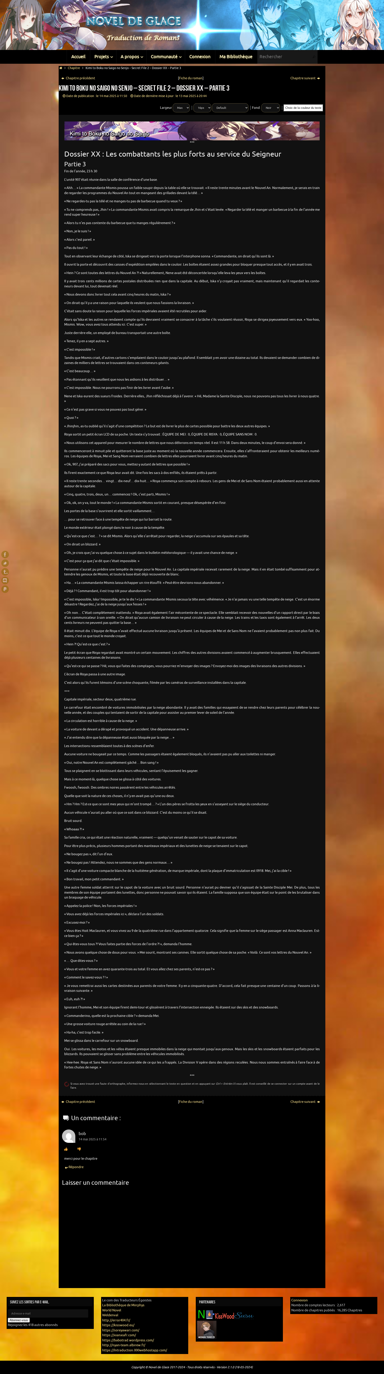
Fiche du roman (190, 78)
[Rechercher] (314, 57)
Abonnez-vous (19, 1320)
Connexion (299, 1300)
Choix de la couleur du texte (303, 107)
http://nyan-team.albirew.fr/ (123, 1345)
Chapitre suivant (303, 78)
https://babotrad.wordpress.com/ (128, 1340)
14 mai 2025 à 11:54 (92, 1139)
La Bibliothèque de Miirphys (123, 1305)
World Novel (111, 1310)
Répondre (76, 1167)
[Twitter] (5, 563)
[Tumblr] (5, 572)
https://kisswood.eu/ (118, 1325)
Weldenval (110, 1315)
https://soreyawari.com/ (120, 1330)
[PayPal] (5, 589)
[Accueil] (61, 68)
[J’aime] (66, 1149)
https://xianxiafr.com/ (119, 1335)
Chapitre (74, 68)
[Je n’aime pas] (79, 1149)
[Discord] (5, 580)
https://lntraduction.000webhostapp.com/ (134, 1350)
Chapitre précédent (80, 78)
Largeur (166, 108)
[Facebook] (5, 554)
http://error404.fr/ (116, 1320)
